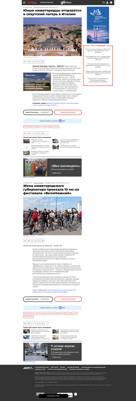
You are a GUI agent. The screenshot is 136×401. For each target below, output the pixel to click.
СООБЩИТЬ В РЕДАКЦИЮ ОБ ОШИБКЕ (79, 369)
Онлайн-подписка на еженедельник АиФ (93, 367)
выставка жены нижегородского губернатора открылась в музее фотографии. (54, 291)
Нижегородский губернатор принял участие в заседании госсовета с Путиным (68, 337)
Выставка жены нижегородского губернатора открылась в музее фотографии (69, 331)
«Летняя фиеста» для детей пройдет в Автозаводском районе (70, 146)
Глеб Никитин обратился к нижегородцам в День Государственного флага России (40, 337)
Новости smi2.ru (29, 177)
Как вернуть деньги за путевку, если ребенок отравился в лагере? (40, 153)
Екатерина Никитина (29, 236)
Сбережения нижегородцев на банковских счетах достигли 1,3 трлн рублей (98, 65)
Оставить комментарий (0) (68, 112)
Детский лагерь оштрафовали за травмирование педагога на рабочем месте (69, 141)
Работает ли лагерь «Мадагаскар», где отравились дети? (40, 141)
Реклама (62, 367)
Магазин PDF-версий (73, 367)
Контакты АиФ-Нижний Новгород (57, 369)
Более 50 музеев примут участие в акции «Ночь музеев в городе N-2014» (55, 104)
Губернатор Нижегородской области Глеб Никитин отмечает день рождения (40, 331)
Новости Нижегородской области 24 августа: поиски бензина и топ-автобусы (98, 50)
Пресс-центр (54, 367)
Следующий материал (53, 396)
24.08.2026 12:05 (27, 183)
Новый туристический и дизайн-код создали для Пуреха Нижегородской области (98, 73)
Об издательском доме (42, 367)
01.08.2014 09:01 (27, 7)
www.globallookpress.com (30, 57)
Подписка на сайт (40, 369)
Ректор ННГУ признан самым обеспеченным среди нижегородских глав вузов (98, 80)
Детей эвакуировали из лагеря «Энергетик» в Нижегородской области (40, 147)
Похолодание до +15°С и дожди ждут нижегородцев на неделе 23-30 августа (97, 58)
